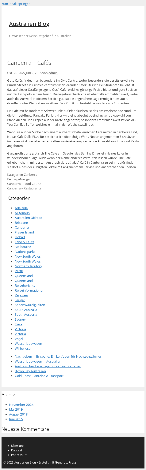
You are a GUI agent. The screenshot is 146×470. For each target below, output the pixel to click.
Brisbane (21, 222)
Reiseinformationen (29, 290)
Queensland (24, 276)
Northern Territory (28, 266)
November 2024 (21, 404)
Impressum (19, 455)
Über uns (17, 446)
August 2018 (18, 414)
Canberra (30, 175)
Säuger (20, 300)
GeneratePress (65, 462)
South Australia (26, 310)
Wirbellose (23, 348)
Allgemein (22, 213)
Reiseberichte (25, 285)
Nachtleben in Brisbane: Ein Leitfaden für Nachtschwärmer (58, 356)
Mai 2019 (16, 409)
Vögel (19, 339)
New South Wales (28, 256)
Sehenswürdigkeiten (30, 305)
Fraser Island (24, 232)
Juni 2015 (16, 419)
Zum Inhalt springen (16, 4)
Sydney (20, 319)
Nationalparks (25, 251)
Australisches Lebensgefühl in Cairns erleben (48, 366)
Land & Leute (24, 242)
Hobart (20, 237)
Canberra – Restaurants (24, 188)
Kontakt (16, 450)
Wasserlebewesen (28, 343)
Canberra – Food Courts (24, 184)
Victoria (20, 329)
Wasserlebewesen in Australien (38, 361)
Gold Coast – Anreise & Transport (39, 376)
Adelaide (21, 208)
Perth (19, 271)
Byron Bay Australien (30, 371)
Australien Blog (29, 24)
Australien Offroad (28, 217)
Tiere (18, 324)
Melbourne (23, 246)
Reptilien (21, 295)
